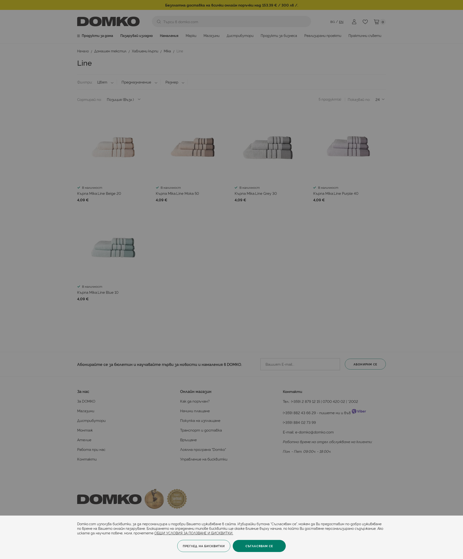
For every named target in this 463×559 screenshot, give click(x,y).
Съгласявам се (259, 546)
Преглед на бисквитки (204, 546)
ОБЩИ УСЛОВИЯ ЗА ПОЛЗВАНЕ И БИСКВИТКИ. (193, 533)
